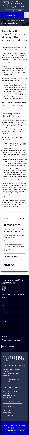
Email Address (6, 313)
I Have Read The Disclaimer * (12, 340)
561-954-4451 (7, 397)
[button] (26, 15)
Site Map (13, 428)
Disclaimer (4, 336)
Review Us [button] (9, 416)
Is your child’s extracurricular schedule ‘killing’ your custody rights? (14, 245)
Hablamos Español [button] (14, 10)
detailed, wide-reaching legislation (14, 78)
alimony (23, 84)
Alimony (14, 49)
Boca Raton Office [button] (12, 401)
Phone (3, 305)
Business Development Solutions (13, 430)
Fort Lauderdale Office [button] (12, 380)
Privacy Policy (20, 428)
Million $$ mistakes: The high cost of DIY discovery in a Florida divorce (14, 250)
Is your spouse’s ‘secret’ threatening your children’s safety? (14, 241)
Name (3, 297)
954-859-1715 (12, 15)
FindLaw (14, 432)
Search (22, 218)
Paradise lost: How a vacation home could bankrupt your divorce (14, 236)
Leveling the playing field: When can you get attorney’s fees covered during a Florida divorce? (14, 231)
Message (4, 321)
